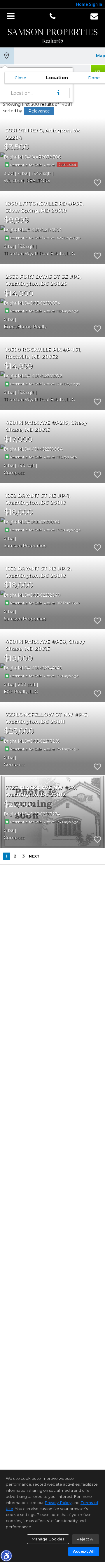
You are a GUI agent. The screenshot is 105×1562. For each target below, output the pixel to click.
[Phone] (52, 16)
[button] (6, 1555)
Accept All (83, 1551)
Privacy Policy (58, 1502)
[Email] (94, 16)
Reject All (85, 1539)
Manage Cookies (48, 1539)
